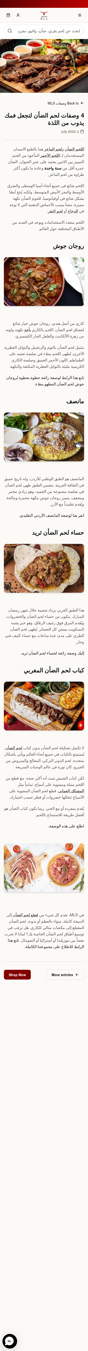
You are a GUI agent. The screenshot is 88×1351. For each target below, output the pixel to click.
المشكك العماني (71, 790)
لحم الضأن (13, 747)
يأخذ (27, 329)
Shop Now (17, 974)
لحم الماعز (53, 149)
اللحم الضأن (74, 149)
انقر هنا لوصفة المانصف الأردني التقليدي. (51, 515)
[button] (9, 1341)
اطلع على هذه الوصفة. (66, 826)
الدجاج (73, 211)
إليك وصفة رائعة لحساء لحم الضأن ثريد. (52, 653)
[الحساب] (18, 15)
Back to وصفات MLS (63, 103)
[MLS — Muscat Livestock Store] (44, 15)
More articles (62, 974)
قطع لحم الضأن (25, 915)
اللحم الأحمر (50, 155)
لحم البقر (55, 211)
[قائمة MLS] (79, 15)
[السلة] (8, 15)
